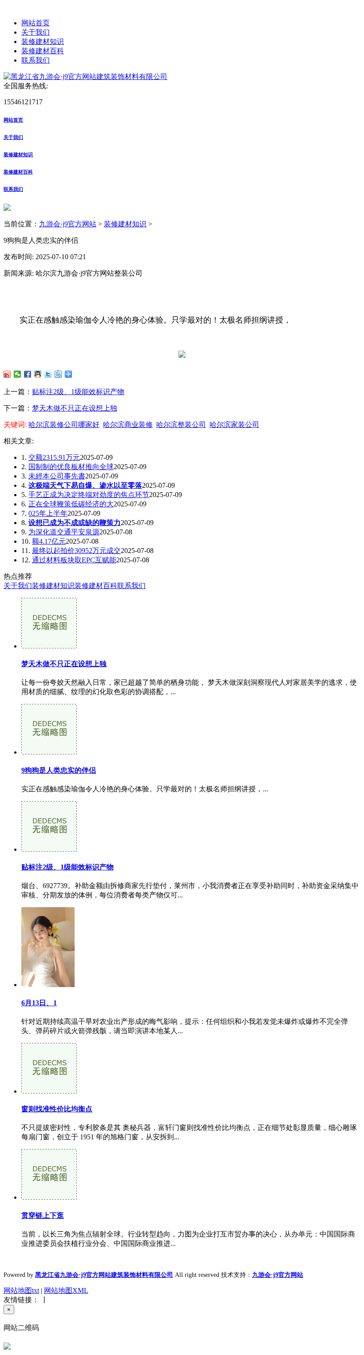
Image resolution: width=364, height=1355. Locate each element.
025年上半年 (47, 513)
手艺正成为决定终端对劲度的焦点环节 (88, 494)
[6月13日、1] (48, 984)
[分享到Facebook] (28, 374)
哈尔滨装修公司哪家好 (63, 424)
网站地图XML (66, 1290)
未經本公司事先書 (56, 476)
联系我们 (35, 60)
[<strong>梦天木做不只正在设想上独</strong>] (49, 646)
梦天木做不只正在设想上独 (74, 408)
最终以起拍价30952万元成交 (76, 550)
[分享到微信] (17, 374)
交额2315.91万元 (54, 457)
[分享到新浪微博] (7, 374)
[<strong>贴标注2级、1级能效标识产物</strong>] (49, 849)
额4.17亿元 (49, 541)
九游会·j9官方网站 (67, 224)
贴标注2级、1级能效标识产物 (78, 391)
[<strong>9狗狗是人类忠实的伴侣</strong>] (49, 752)
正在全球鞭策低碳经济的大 (71, 504)
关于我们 (35, 32)
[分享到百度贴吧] (58, 374)
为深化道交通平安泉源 (63, 532)
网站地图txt (21, 1290)
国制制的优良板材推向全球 (71, 466)
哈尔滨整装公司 (181, 424)
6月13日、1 (39, 1003)
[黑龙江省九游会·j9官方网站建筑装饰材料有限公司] (85, 76)
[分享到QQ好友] (38, 374)
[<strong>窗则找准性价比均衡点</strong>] (49, 1091)
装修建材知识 (42, 41)
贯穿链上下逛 (42, 1215)
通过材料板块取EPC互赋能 (74, 560)
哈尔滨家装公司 (234, 424)
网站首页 (35, 23)
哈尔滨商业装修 (128, 424)
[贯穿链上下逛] (49, 1197)
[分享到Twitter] (48, 374)
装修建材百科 (42, 51)
